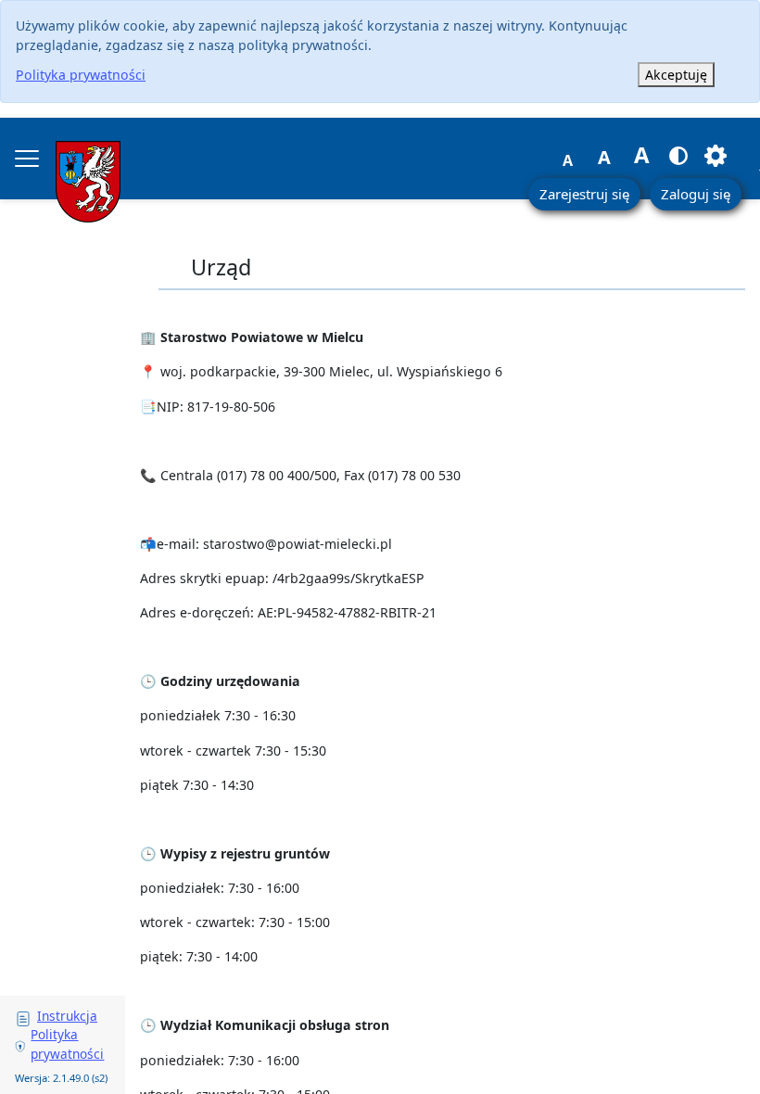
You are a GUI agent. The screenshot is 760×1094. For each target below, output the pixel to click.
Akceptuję (676, 74)
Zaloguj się (695, 193)
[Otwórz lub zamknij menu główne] (27, 158)
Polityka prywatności (81, 74)
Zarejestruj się (584, 193)
